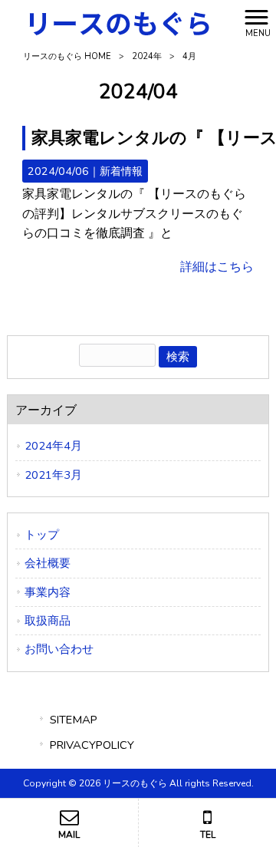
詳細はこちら (217, 267)
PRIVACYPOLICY (92, 745)
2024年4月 (53, 445)
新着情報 (121, 171)
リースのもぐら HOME (67, 56)
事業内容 (48, 592)
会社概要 (48, 563)
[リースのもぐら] (118, 22)
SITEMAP (73, 719)
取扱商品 (48, 620)
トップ (42, 534)
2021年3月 (53, 475)
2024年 (147, 56)
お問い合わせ (59, 649)
